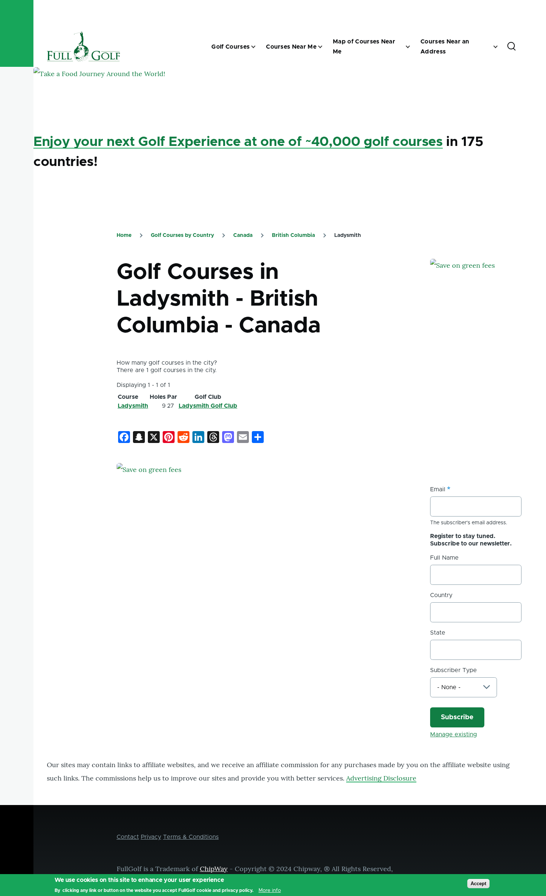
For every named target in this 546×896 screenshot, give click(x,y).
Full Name (444, 558)
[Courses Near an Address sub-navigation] (500, 46)
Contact (128, 837)
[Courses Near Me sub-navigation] (324, 46)
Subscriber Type (453, 670)
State (437, 633)
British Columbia (293, 235)
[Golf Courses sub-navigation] (258, 46)
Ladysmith (133, 406)
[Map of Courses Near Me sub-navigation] (412, 46)
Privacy (151, 837)
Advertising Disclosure (381, 778)
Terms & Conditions (191, 837)
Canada (243, 235)
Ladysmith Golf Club (208, 406)
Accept (478, 883)
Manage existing (453, 734)
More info (270, 890)
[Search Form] (511, 47)
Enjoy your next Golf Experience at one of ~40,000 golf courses (238, 142)
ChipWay (214, 868)
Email (437, 489)
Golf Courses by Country (182, 235)
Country (441, 595)
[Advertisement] (486, 401)
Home (124, 235)
